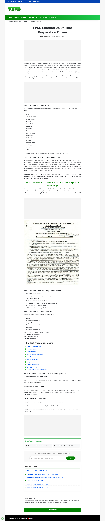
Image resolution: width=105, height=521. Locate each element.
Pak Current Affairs (32, 359)
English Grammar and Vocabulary (36, 354)
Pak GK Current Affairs (34, 1)
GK (37, 17)
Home (10, 17)
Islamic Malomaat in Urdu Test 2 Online (37, 484)
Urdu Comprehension (33, 357)
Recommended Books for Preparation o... (39, 445)
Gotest (31, 518)
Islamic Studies (31, 351)
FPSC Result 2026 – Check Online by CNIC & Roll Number (42, 474)
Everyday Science (32, 367)
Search (71, 458)
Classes (16, 17)
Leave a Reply (52, 509)
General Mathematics (33, 364)
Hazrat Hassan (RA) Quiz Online (35, 480)
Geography (30, 362)
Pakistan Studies (32, 349)
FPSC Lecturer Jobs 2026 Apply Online (37, 471)
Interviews (20, 1)
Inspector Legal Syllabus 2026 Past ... (66, 445)
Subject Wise (52, 17)
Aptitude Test (43, 17)
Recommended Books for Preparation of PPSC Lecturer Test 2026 (45, 477)
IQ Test (25, 1)
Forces (31, 17)
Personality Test (12, 1)
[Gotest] (14, 9)
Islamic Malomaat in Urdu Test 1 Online (37, 487)
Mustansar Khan (45, 36)
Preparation (16, 21)
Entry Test (23, 17)
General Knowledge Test (34, 346)
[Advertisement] (52, 50)
